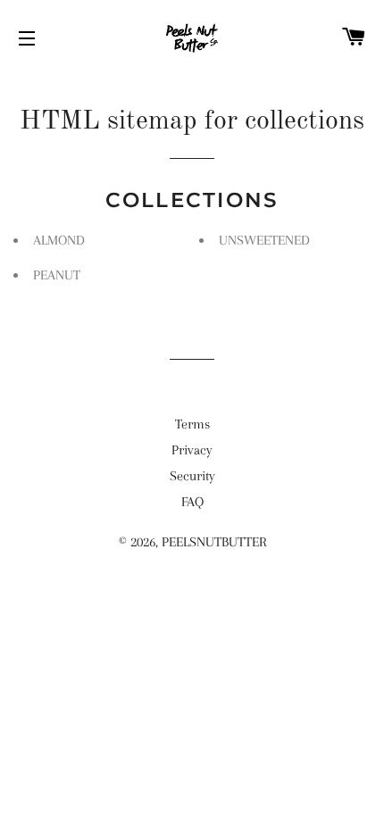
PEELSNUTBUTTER (214, 542)
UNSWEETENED (264, 240)
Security (192, 476)
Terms (192, 424)
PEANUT (56, 275)
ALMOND (59, 240)
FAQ (192, 502)
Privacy (192, 450)
